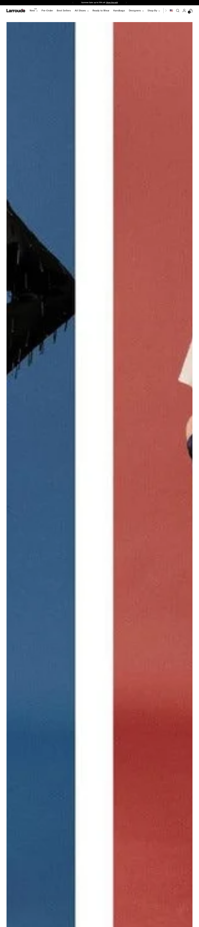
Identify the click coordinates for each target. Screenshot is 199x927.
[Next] (126, 2)
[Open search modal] (178, 10)
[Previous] (72, 2)
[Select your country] (171, 10)
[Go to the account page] (184, 10)
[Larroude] (16, 10)
